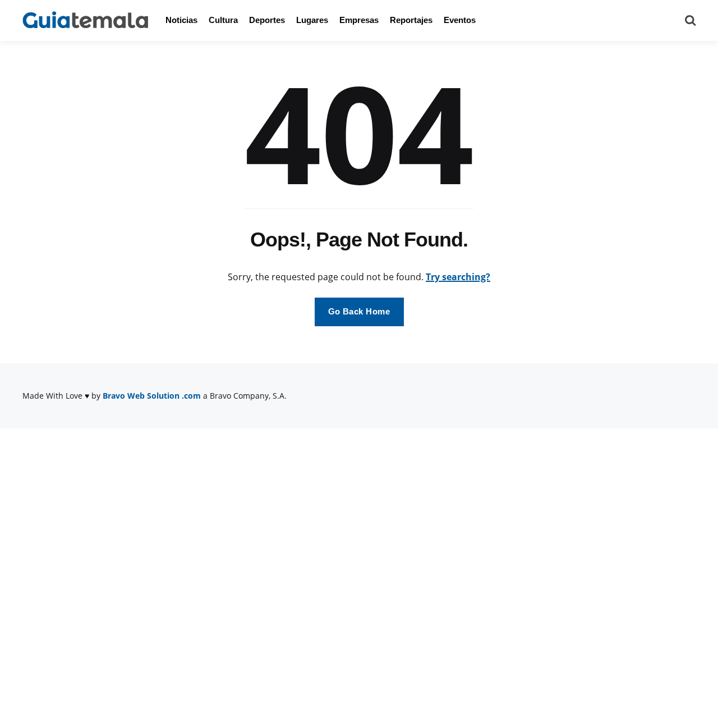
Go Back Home (359, 311)
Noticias (181, 20)
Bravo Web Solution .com (152, 395)
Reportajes (411, 20)
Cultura (223, 20)
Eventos (460, 20)
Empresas (359, 20)
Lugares (312, 20)
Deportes (267, 20)
